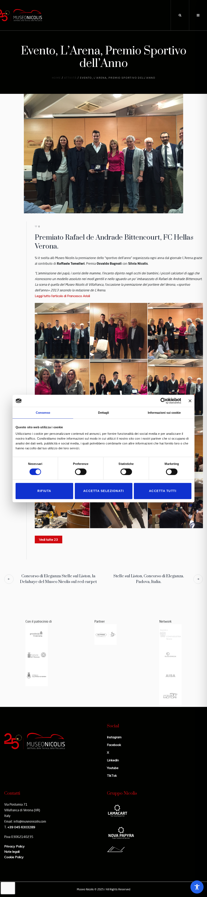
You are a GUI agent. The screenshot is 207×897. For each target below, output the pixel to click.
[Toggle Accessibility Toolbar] (197, 887)
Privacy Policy (14, 846)
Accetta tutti (162, 491)
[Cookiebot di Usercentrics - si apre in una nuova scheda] (163, 401)
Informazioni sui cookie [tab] (164, 412)
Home (56, 77)
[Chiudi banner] (190, 400)
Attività (70, 77)
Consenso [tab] (43, 412)
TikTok (112, 775)
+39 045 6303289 (21, 827)
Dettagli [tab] (103, 412)
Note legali (12, 851)
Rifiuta (44, 491)
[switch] (81, 472)
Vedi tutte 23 (48, 539)
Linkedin (113, 760)
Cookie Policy (14, 857)
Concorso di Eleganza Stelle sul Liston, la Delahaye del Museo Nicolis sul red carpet (58, 579)
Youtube (112, 768)
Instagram (114, 737)
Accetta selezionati (103, 491)
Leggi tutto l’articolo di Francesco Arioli (62, 296)
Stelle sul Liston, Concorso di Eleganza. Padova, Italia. (148, 579)
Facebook (114, 745)
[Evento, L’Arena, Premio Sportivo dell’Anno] (103, 153)
